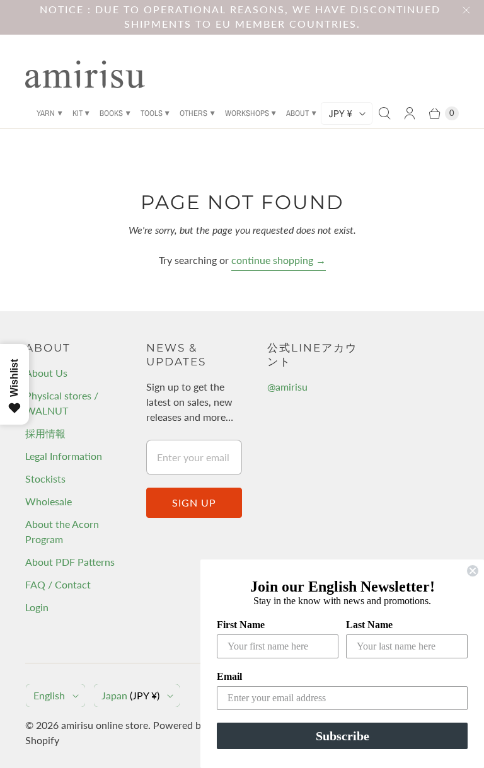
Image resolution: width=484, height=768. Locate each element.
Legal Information (63, 456)
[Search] (384, 113)
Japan (130, 695)
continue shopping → (278, 260)
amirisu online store (104, 725)
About (297, 113)
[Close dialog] (472, 571)
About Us (46, 373)
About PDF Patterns (70, 562)
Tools (152, 113)
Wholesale (48, 501)
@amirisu (287, 387)
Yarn (46, 113)
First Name (241, 624)
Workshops (247, 113)
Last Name (369, 624)
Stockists (45, 478)
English (49, 695)
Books (111, 113)
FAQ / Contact (58, 584)
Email (229, 676)
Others (193, 113)
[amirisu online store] (85, 74)
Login (37, 607)
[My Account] (409, 113)
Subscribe (342, 736)
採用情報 (45, 433)
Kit (77, 113)
